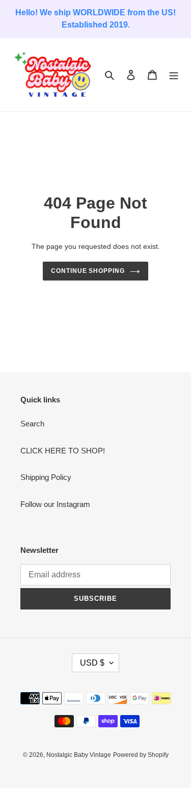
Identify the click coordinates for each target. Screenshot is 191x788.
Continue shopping (88, 270)
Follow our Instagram (55, 504)
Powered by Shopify (141, 754)
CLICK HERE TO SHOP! (62, 450)
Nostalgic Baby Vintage (78, 754)
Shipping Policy (45, 477)
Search (32, 423)
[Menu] (173, 75)
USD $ (92, 662)
